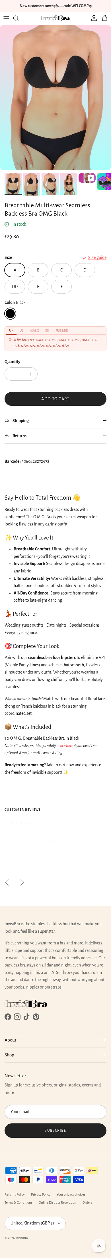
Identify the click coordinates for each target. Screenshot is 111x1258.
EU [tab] (47, 330)
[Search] (19, 18)
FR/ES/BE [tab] (62, 330)
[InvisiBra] (55, 18)
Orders (87, 1202)
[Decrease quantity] (10, 374)
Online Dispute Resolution (57, 1202)
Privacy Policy (40, 1194)
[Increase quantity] (32, 374)
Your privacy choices (71, 1194)
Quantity (12, 361)
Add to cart (55, 399)
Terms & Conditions (18, 1202)
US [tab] (22, 330)
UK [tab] (11, 330)
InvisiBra (21, 1238)
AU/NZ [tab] (34, 330)
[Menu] (6, 18)
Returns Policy (15, 1194)
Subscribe (55, 1131)
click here (66, 745)
